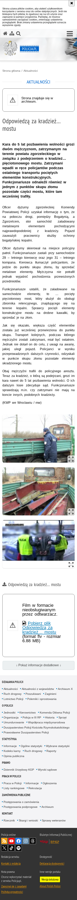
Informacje (10, 746)
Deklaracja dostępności (52, 863)
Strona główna (11, 70)
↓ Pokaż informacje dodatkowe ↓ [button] (38, 665)
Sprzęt (62, 717)
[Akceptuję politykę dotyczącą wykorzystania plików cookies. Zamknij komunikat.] (72, 3)
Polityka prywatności (12, 892)
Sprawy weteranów (54, 820)
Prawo (6, 763)
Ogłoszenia (50, 783)
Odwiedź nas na (11, 841)
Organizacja (11, 717)
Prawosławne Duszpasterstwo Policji (26, 732)
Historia (49, 717)
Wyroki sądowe (47, 769)
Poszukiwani (33, 693)
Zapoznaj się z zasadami (13, 886)
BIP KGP (55, 842)
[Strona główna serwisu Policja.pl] (5, 33)
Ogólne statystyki (31, 746)
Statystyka (9, 739)
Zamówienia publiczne (16, 795)
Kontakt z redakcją (11, 863)
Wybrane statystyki (57, 746)
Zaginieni (50, 693)
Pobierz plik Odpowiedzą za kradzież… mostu (39, 628)
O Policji (7, 705)
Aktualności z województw (38, 688)
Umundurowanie (14, 722)
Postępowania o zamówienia (21, 802)
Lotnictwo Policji (13, 699)
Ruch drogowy (13, 693)
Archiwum (47, 806)
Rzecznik (9, 820)
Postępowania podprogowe (21, 806)
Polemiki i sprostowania (41, 699)
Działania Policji (12, 682)
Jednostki (9, 712)
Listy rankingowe (14, 788)
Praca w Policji (11, 776)
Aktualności (30, 70)
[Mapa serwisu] (11, 33)
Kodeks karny (12, 750)
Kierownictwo (27, 712)
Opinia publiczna (14, 756)
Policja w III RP (32, 717)
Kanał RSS (4, 841)
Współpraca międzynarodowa (46, 722)
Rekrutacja (35, 788)
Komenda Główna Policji (55, 712)
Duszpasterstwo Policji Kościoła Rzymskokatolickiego (36, 727)
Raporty (51, 750)
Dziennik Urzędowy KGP (19, 769)
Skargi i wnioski (28, 820)
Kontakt (7, 813)
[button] (70, 34)
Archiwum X (65, 688)
